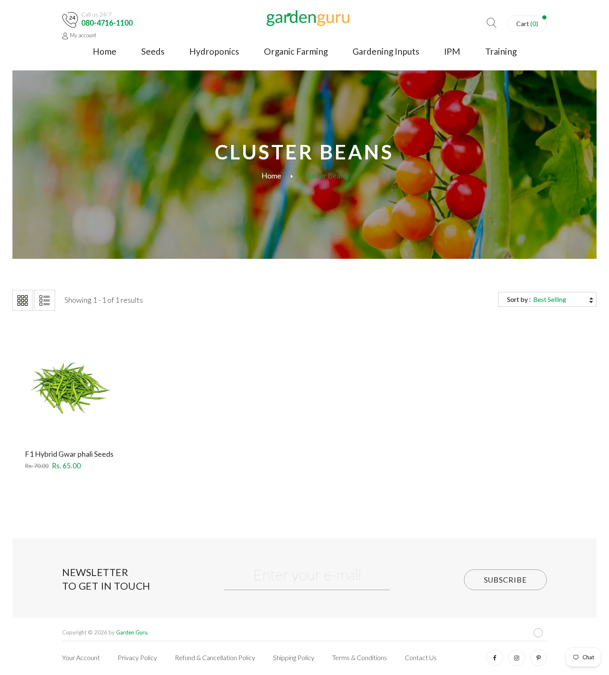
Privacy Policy (137, 657)
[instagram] (516, 657)
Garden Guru (131, 632)
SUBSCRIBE (505, 579)
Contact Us (421, 657)
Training (501, 51)
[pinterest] (538, 657)
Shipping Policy (293, 657)
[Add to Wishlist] (70, 418)
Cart (527, 23)
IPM (452, 51)
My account (83, 35)
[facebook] (494, 657)
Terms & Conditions (359, 657)
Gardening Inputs (386, 51)
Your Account (81, 657)
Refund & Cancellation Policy (215, 657)
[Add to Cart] (40, 418)
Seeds (152, 51)
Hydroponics (214, 51)
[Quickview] (101, 418)
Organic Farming (296, 51)
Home (104, 51)
